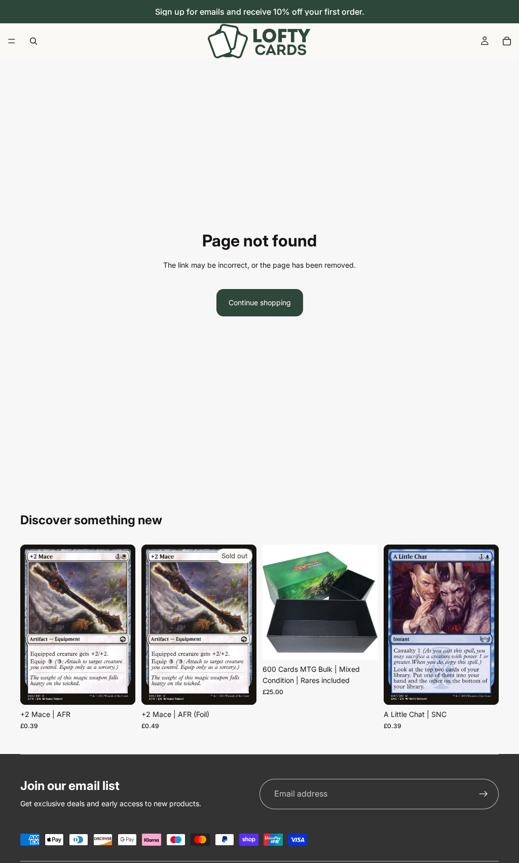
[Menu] (11, 41)
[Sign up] (483, 794)
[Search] (33, 41)
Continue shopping (260, 302)
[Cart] (507, 41)
